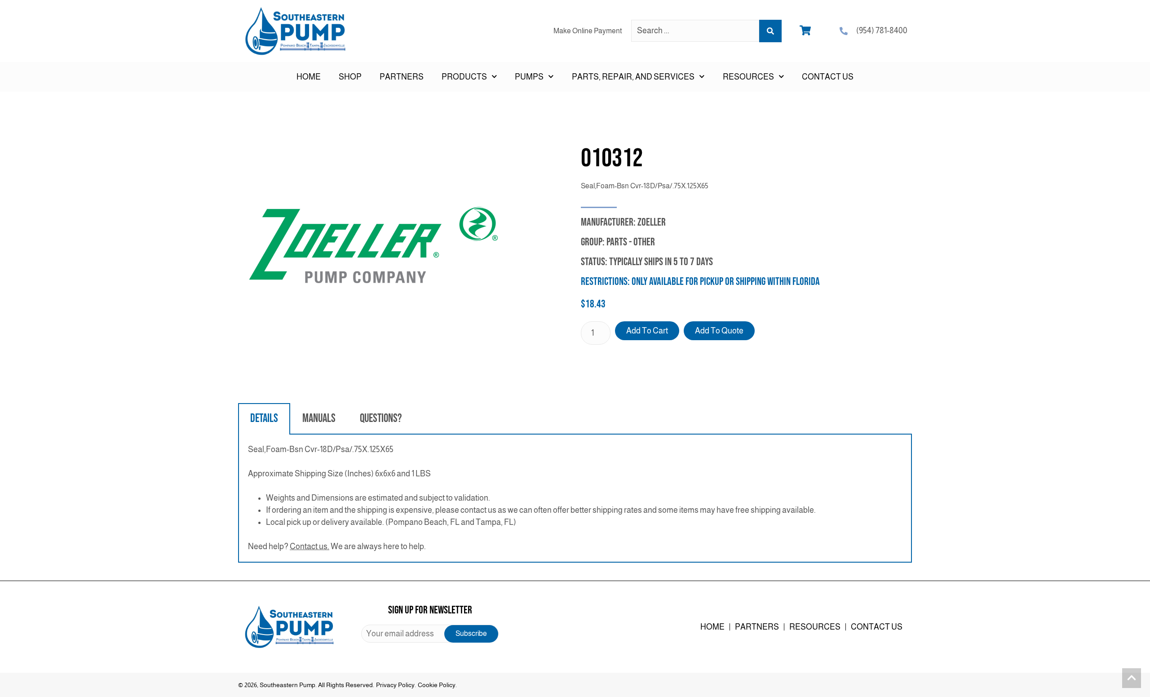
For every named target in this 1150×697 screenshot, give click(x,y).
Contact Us (828, 76)
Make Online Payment (587, 31)
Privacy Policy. (396, 684)
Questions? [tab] (381, 419)
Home (308, 76)
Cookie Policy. (437, 684)
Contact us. (309, 546)
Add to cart (647, 330)
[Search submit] (770, 31)
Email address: (430, 634)
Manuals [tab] (319, 419)
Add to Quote (719, 330)
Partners (402, 76)
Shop (350, 76)
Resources (814, 626)
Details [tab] (264, 419)
